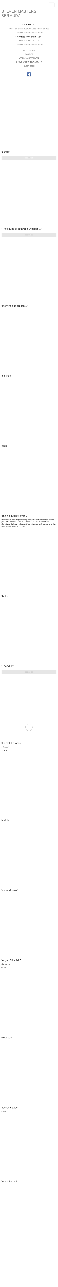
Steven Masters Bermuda (18, 13)
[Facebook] (28, 74)
